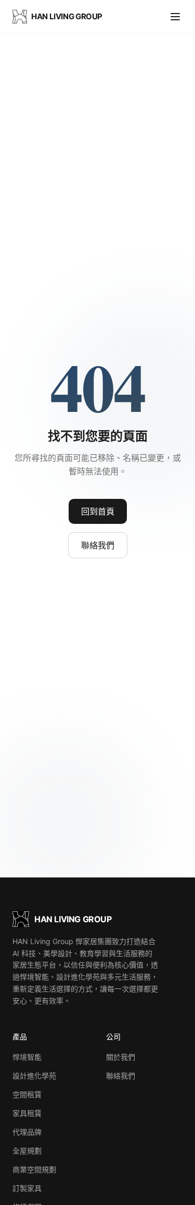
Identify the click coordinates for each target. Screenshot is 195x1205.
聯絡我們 (97, 545)
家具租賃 (27, 1113)
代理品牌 (27, 1131)
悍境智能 (27, 1056)
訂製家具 (27, 1188)
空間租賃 (27, 1094)
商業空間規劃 (34, 1169)
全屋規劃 (27, 1150)
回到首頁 (97, 511)
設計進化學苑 (34, 1075)
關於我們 (120, 1056)
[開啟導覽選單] (175, 16)
